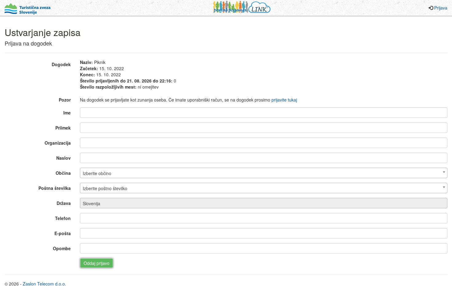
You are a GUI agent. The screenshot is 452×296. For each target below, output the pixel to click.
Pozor (65, 100)
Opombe (62, 248)
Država (64, 203)
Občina (63, 173)
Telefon (63, 218)
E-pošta (62, 233)
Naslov (63, 158)
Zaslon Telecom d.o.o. (44, 284)
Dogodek (61, 64)
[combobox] (263, 173)
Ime (67, 113)
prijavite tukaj (284, 100)
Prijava (440, 8)
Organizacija (58, 143)
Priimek (63, 128)
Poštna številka (54, 188)
